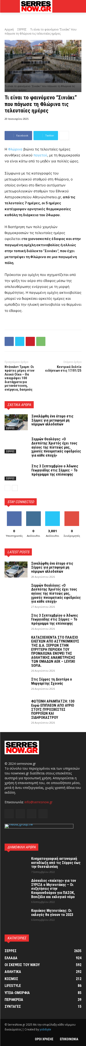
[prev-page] (7, 488)
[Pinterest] (30, 341)
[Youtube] (43, 813)
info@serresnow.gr (39, 802)
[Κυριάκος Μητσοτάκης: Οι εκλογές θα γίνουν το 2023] (16, 917)
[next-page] (15, 488)
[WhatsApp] (40, 341)
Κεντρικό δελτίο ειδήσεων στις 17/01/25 (63, 369)
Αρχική (9, 29)
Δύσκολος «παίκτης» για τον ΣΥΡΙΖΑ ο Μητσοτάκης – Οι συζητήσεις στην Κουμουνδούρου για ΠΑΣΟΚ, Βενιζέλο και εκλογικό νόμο (53, 888)
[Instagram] (20, 813)
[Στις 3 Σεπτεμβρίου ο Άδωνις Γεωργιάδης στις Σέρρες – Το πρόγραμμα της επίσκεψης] (16, 472)
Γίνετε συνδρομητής (73, 514)
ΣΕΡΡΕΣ (22, 29)
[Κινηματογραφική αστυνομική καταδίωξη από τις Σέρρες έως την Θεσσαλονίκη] (16, 865)
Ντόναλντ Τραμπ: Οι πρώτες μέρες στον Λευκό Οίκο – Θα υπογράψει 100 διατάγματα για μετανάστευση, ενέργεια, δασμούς (19, 378)
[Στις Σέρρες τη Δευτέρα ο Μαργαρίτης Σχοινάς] (16, 685)
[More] (64, 135)
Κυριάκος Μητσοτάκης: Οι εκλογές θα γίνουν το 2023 (52, 912)
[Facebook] (9, 341)
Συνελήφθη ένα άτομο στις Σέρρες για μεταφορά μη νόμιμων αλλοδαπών (52, 420)
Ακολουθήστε (34, 513)
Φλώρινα (15, 149)
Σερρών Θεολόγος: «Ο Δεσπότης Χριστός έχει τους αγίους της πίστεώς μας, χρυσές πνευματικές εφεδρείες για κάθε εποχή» (56, 447)
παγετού (40, 155)
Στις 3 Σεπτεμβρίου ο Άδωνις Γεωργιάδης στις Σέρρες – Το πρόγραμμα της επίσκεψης (54, 470)
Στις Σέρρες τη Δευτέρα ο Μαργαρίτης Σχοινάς (51, 681)
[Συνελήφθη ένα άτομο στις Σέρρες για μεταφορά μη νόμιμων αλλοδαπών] (16, 422)
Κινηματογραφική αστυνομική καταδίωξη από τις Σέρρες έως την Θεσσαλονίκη (55, 862)
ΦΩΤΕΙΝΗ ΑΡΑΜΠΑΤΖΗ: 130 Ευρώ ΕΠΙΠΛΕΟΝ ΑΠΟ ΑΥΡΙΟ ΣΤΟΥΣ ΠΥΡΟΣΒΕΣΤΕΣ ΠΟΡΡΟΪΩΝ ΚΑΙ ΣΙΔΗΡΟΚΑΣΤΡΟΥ (52, 709)
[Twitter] (19, 341)
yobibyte (45, 1029)
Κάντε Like (14, 513)
